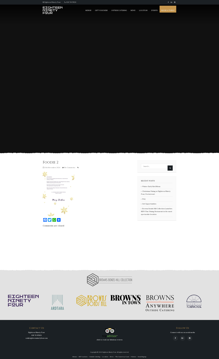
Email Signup (142, 357)
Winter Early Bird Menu (151, 186)
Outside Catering (119, 10)
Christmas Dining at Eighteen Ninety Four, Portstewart (155, 192)
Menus (88, 10)
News (133, 10)
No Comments (69, 168)
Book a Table (168, 10)
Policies (133, 357)
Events (154, 10)
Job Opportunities (149, 204)
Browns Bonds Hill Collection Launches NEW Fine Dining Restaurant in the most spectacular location (156, 211)
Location (143, 10)
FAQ (143, 199)
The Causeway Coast (122, 357)
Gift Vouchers (101, 10)
